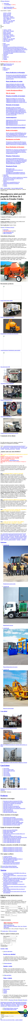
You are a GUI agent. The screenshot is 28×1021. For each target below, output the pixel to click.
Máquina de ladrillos (21, 912)
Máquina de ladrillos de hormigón (15, 96)
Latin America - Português (9, 17)
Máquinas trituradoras (11, 52)
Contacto (5, 59)
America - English (7, 13)
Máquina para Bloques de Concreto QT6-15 (12, 848)
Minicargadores (19, 52)
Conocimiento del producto (13, 183)
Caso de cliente (7, 188)
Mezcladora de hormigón (12, 910)
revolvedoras (18, 449)
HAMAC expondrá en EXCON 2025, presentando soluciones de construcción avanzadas (14, 880)
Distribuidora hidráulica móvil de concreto (12, 836)
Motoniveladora (12, 173)
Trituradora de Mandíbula (11, 158)
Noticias (5, 55)
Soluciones (5, 54)
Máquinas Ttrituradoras (13, 156)
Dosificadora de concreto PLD (9, 857)
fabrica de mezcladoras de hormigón (15, 538)
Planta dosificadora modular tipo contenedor (12, 823)
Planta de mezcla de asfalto (13, 1006)
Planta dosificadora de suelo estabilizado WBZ (13, 822)
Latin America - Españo (6, 10)
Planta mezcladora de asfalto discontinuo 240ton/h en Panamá (14, 762)
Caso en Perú (6, 177)
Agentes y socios (7, 966)
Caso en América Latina (14, 177)
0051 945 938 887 (7, 231)
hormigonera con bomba (11, 1004)
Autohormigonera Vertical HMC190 (18, 125)
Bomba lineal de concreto (8, 625)
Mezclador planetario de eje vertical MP (11, 807)
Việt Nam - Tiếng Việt (8, 21)
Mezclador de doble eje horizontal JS (11, 806)
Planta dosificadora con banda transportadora (16, 76)
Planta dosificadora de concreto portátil (11, 824)
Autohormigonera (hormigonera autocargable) (10, 350)
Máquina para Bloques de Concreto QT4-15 (12, 847)
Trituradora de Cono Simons (16, 159)
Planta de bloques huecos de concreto (10, 666)
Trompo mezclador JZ (8, 809)
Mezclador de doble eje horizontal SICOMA (12, 801)
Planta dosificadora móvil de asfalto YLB (17, 87)
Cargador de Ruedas (7, 856)
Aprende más (6, 545)
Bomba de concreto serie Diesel (7, 317)
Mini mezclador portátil (8, 811)
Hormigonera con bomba (13, 139)
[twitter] (16, 1000)
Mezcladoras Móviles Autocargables (21, 536)
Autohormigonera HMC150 (12, 120)
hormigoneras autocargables (5, 537)
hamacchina (6, 3)
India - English (6, 23)
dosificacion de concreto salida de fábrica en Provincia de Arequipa (14, 447)
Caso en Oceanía (10, 179)
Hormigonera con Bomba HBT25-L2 (19, 144)
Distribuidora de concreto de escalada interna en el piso (16, 153)
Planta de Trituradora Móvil (6, 400)
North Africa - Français (8, 16)
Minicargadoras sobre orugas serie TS (11, 863)
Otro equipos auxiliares (12, 49)
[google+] (25, 1000)
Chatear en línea (13, 1009)
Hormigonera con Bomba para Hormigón (9, 333)
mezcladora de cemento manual (15, 448)
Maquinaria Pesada (11, 166)
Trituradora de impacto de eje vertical (16, 160)
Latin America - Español (8, 31)
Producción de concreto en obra (9, 583)
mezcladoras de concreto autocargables (16, 537)
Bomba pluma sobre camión (7, 300)
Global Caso (6, 56)
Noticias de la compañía (8, 182)
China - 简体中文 (7, 19)
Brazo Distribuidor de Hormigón (15, 147)
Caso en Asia (10, 178)
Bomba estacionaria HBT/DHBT (13, 133)
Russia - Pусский (7, 14)
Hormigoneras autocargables (12, 75)
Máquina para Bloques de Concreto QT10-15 (17, 102)
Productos (5, 45)
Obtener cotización (14, 1008)
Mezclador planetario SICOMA (10, 812)
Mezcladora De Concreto (9, 1003)
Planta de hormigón (23, 910)
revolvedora (18, 539)
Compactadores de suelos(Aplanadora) (11, 862)
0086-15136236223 (8, 8)
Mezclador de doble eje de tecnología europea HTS (15, 114)
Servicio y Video (4, 948)
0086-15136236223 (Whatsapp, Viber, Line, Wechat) (15, 926)
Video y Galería (7, 978)
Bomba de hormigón (12, 130)
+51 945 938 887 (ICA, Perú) (14, 61)
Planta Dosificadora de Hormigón (15, 72)
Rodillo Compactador (20, 173)
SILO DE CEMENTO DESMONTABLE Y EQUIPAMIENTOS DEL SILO (13, 859)
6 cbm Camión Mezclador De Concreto (11, 841)
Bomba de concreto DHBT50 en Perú (9, 728)
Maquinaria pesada (12, 50)
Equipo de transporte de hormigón (15, 127)
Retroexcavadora (13, 172)
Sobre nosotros (6, 44)
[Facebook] (11, 1000)
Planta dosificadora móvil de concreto (11, 821)
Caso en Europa (6, 774)
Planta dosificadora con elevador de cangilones (16, 77)
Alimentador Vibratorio (15, 163)
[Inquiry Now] (4, 931)
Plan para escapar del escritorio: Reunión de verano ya (15, 878)
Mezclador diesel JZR (15, 111)
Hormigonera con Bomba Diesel (13, 141)
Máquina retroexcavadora (8, 861)
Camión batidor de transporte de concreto (9, 433)
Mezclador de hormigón (8, 47)
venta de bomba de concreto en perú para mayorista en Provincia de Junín (14, 533)
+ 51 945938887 (7, 4)
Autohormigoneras (12, 48)
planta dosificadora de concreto (10, 449)
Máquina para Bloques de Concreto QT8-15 (12, 850)
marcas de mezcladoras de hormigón (10, 539)
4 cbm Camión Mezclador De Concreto (11, 839)
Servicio (5, 58)
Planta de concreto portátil (8, 708)
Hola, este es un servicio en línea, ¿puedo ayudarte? (12, 1019)
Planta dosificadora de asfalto (14, 81)
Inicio (4, 43)
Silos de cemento (10, 93)
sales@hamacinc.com (14, 460)
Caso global (4, 711)
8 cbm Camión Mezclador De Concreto (11, 842)
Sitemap (5, 992)
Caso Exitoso (5, 765)
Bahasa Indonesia (7, 15)
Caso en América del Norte (17, 188)
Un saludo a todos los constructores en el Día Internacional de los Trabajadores (13, 882)
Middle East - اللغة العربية (9, 20)
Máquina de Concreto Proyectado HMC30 (18, 136)
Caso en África (16, 178)
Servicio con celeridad (9, 954)
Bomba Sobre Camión (16, 134)
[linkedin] (20, 1000)
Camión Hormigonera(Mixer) (14, 90)
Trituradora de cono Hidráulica (15, 162)
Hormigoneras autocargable (6, 1002)
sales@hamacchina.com (9, 7)
